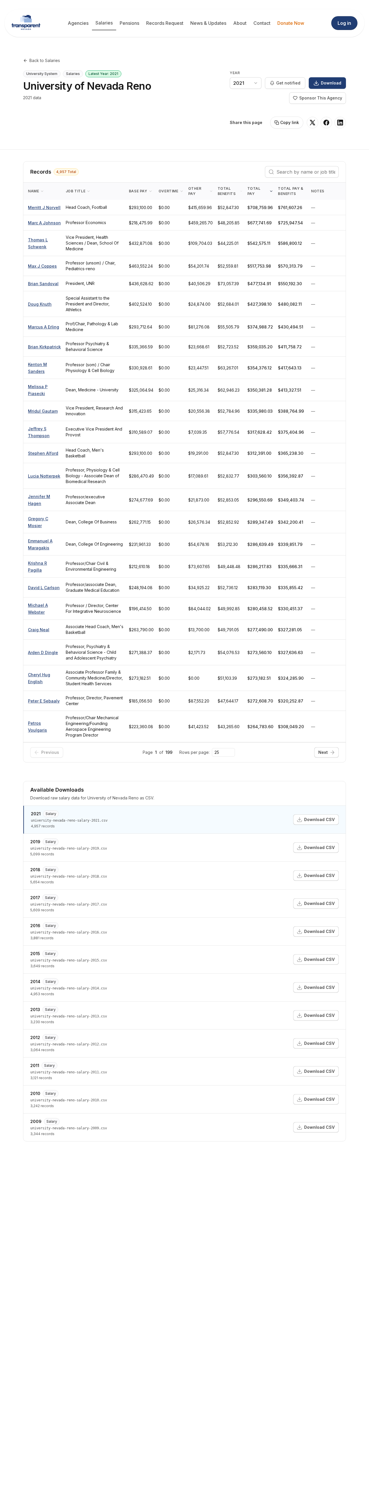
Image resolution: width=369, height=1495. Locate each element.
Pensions (129, 23)
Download (331, 82)
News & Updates (208, 23)
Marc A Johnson (44, 222)
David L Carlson (44, 587)
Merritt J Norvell (44, 207)
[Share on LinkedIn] (340, 122)
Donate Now (290, 23)
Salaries (104, 23)
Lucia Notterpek (44, 476)
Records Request (164, 23)
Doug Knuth (40, 304)
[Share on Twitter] (312, 122)
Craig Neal (38, 629)
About (239, 23)
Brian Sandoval (43, 283)
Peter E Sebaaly (44, 700)
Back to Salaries (44, 60)
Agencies (78, 23)
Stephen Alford (43, 453)
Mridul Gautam (43, 411)
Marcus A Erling (43, 326)
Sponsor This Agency (320, 97)
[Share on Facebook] (326, 122)
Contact (261, 23)
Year (235, 73)
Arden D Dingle (43, 652)
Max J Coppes (42, 266)
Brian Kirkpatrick (44, 346)
